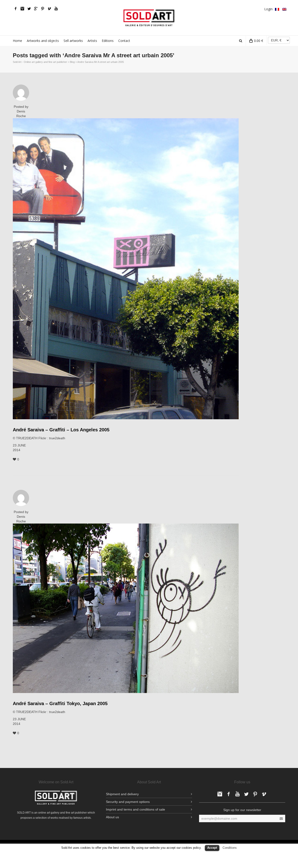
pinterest (42, 8)
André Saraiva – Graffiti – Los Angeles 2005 (61, 429)
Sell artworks (73, 40)
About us (112, 817)
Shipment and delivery (122, 794)
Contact (124, 40)
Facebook (15, 8)
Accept (212, 847)
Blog (72, 62)
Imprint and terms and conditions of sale (135, 809)
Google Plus (36, 8)
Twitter (29, 8)
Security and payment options (128, 802)
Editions (108, 40)
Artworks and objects (43, 40)
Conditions (230, 847)
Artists (92, 40)
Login (268, 9)
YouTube (56, 8)
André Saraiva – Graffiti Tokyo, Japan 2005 (60, 703)
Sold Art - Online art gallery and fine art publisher (40, 62)
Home (17, 40)
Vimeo (49, 8)
